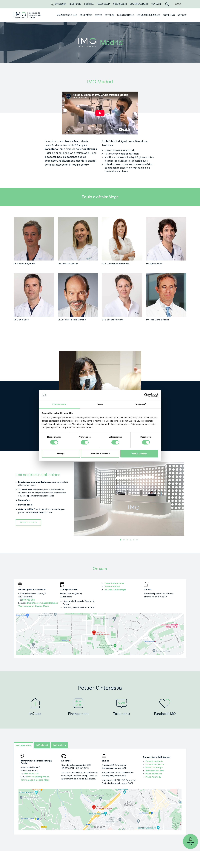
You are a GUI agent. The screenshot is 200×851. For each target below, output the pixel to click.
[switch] (85, 442)
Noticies (182, 15)
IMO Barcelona (23, 745)
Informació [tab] (141, 404)
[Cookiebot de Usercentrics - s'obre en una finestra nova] (146, 395)
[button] (120, 539)
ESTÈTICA (109, 15)
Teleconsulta (104, 4)
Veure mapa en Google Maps (33, 606)
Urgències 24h (120, 4)
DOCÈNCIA (89, 4)
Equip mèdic (86, 15)
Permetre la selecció (100, 453)
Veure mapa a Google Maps (35, 780)
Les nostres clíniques (148, 15)
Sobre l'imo (169, 15)
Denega (60, 453)
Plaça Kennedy (153, 777)
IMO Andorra (59, 745)
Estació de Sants (154, 761)
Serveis (98, 15)
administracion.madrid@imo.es (41, 603)
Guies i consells (125, 15)
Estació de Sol (112, 586)
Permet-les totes (139, 453)
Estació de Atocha (115, 583)
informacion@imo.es (38, 777)
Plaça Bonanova (153, 774)
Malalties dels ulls (67, 15)
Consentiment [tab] (59, 404)
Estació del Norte (154, 764)
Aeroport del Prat (154, 771)
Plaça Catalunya (154, 767)
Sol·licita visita (28, 522)
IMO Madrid (42, 745)
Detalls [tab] (100, 404)
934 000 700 (31, 774)
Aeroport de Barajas (116, 590)
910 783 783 (28, 600)
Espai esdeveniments (139, 4)
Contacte (156, 4)
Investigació (75, 4)
